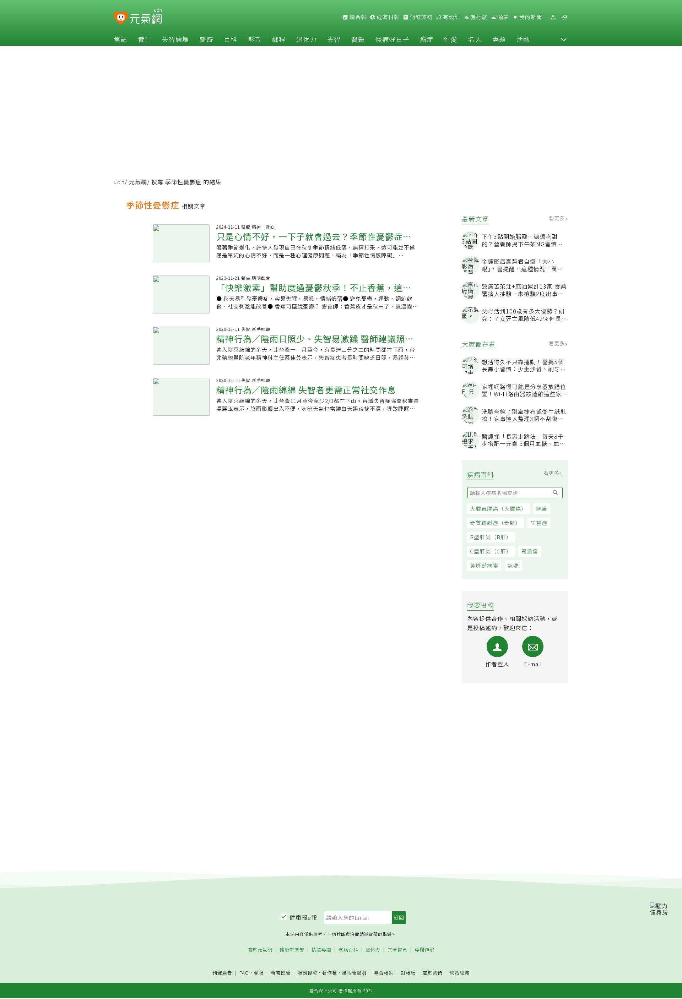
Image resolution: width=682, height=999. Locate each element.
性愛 (451, 39)
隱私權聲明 (354, 972)
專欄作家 (424, 949)
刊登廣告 (222, 973)
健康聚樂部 (292, 949)
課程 (279, 39)
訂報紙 (408, 973)
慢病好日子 (392, 39)
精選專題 (321, 949)
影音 (254, 39)
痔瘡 (541, 508)
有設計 (451, 17)
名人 (475, 39)
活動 (523, 39)
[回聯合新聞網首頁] (121, 18)
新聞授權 (281, 973)
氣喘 (513, 565)
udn (119, 182)
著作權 (329, 972)
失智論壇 (175, 39)
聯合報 (357, 17)
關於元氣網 (260, 949)
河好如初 (420, 17)
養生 (144, 39)
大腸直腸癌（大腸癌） (498, 508)
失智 (334, 39)
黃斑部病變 (484, 565)
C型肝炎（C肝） (491, 551)
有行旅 (478, 17)
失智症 (538, 522)
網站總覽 (460, 973)
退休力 (306, 39)
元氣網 (138, 182)
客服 (259, 972)
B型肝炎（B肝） (491, 537)
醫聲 (358, 39)
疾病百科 (348, 949)
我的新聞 (530, 17)
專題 (499, 39)
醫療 (206, 39)
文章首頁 (397, 949)
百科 (230, 39)
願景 (502, 17)
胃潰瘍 (529, 551)
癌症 (426, 39)
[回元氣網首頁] (146, 17)
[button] (564, 39)
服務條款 (308, 972)
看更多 (557, 218)
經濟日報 (387, 17)
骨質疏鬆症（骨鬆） (495, 522)
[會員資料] (553, 17)
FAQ (244, 972)
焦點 (120, 39)
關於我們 (433, 973)
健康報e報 (303, 917)
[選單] (564, 17)
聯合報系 (384, 973)
